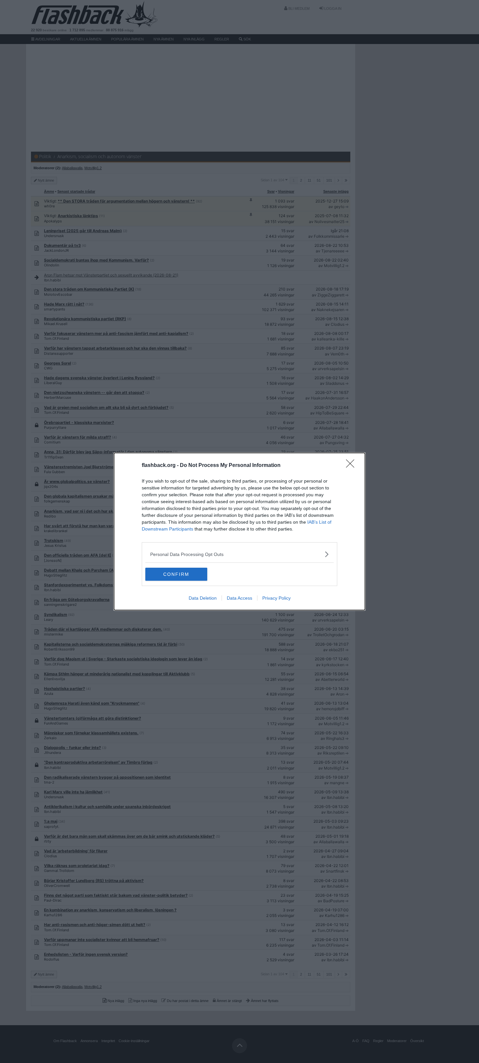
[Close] (352, 465)
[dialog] (239, 531)
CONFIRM (176, 574)
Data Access (239, 598)
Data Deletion (203, 598)
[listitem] (239, 554)
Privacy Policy (276, 598)
